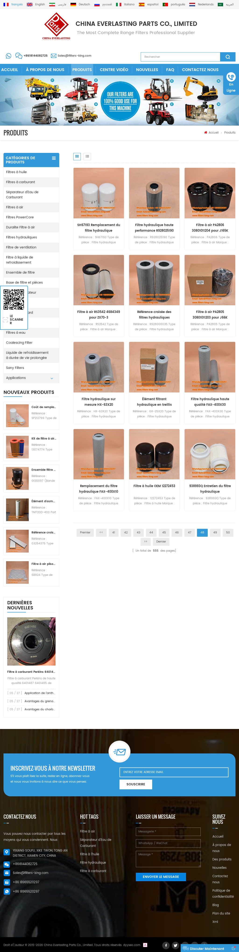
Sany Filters (15, 368)
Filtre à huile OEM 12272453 (154, 486)
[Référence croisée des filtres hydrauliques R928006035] (154, 280)
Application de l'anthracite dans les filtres (53, 693)
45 (164, 532)
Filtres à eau (15, 332)
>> (145, 542)
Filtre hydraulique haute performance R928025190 (154, 228)
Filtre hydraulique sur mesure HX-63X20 (99, 402)
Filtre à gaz (14, 302)
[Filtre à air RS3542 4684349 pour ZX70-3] (99, 280)
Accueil (9, 70)
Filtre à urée (15, 322)
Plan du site (221, 913)
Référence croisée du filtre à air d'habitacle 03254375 (44, 532)
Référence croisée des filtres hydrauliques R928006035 (154, 315)
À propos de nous (45, 70)
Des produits (222, 859)
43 (138, 532)
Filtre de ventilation (21, 247)
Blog (215, 905)
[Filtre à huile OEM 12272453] (154, 454)
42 (126, 532)
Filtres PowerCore (20, 217)
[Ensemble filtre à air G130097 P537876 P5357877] (17, 478)
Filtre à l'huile (89, 854)
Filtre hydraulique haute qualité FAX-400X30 (210, 402)
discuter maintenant (207, 949)
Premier (85, 532)
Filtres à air (14, 207)
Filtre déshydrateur (21, 292)
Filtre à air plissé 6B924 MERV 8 (44, 564)
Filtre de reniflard (19, 312)
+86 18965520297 (26, 882)
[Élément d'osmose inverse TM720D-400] (17, 509)
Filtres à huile (16, 172)
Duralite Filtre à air (20, 227)
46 (177, 532)
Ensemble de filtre (20, 272)
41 (113, 532)
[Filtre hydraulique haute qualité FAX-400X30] (210, 367)
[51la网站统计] (145, 945)
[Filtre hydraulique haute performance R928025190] (154, 193)
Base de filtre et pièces (24, 282)
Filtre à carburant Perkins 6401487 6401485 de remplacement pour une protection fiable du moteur (31, 672)
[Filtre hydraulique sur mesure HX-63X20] (99, 367)
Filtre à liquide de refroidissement (19, 260)
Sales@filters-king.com (74, 56)
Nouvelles (147, 70)
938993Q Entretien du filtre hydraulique (210, 489)
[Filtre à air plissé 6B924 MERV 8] (17, 572)
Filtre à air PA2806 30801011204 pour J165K (210, 228)
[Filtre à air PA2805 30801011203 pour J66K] (210, 280)
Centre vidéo (114, 70)
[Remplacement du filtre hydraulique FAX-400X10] (99, 454)
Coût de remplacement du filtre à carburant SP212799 (44, 407)
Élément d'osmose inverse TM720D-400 (44, 501)
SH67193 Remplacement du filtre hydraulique (98, 228)
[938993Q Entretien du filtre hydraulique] (210, 454)
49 (215, 532)
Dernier (161, 542)
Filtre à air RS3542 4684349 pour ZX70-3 (98, 315)
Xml (215, 922)
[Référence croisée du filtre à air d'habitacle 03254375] (17, 541)
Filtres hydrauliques (21, 237)
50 (228, 532)
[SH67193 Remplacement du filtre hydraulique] (99, 193)
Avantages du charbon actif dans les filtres (55, 709)
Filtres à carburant (20, 182)
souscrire (136, 784)
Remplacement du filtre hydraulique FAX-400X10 (98, 489)
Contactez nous (200, 70)
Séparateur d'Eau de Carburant (22, 194)
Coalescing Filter (19, 342)
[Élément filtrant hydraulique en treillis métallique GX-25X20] (154, 367)
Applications (16, 378)
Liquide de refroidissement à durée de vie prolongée (27, 355)
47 (189, 532)
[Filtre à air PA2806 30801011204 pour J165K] (210, 193)
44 (151, 532)
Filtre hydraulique (93, 862)
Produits (82, 70)
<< (101, 532)
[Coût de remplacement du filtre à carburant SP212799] (17, 415)
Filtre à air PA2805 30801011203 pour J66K (210, 315)
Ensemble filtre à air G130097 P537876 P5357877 (44, 470)
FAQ (170, 70)
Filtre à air (87, 831)
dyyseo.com (131, 945)
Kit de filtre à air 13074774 (44, 438)
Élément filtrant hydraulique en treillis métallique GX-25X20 (154, 402)
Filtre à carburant (93, 871)
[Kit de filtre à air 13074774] (17, 447)
